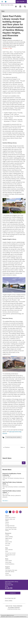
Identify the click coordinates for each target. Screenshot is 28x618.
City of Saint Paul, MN (10, 598)
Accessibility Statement (14, 607)
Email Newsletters (9, 564)
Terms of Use (8, 605)
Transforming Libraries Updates (13, 437)
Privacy (7, 524)
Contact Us (13, 593)
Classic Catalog (9, 536)
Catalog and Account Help (10, 555)
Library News (8, 560)
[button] (2, 1)
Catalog (7, 535)
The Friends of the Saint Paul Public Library (11, 570)
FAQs (6, 551)
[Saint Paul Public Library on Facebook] (6, 512)
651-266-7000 (8, 588)
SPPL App (7, 543)
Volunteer (7, 568)
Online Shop (8, 575)
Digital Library (8, 538)
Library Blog (8, 562)
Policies (7, 522)
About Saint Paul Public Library (11, 529)
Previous (7, 447)
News (2, 11)
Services (7, 545)
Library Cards (8, 541)
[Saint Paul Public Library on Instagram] (13, 512)
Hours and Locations (10, 517)
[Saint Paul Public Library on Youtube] (17, 512)
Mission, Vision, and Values (10, 519)
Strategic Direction (10, 525)
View (5, 500)
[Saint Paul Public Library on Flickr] (10, 512)
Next (23, 447)
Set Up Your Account (10, 553)
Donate (7, 573)
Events (7, 540)
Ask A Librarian (9, 549)
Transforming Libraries (11, 527)
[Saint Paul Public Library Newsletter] (20, 512)
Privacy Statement (17, 605)
